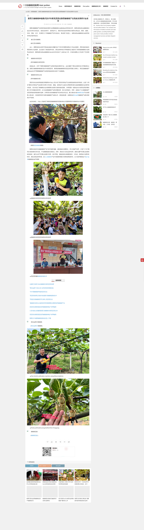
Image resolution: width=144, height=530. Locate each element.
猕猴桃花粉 (77, 6)
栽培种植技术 (68, 6)
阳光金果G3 (34, 326)
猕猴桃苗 (105, 6)
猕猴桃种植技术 (42, 276)
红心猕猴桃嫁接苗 (107, 92)
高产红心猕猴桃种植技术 (109, 107)
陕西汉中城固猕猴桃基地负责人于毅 (40, 318)
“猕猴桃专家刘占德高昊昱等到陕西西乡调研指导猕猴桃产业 (47, 303)
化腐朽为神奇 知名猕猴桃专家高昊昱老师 (42, 284)
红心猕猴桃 (48, 157)
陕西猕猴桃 (34, 11)
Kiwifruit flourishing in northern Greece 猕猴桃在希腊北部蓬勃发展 (110, 80)
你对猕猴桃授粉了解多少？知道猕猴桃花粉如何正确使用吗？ (110, 64)
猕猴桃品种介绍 (96, 6)
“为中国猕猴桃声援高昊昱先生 (38, 291)
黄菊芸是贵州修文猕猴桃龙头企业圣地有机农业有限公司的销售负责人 (50, 484)
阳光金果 (75, 95)
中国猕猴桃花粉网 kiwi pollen (36, 5)
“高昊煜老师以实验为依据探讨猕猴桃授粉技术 (43, 295)
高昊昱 (31, 465)
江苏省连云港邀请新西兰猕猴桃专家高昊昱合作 (44, 310)
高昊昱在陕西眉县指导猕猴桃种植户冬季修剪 (43, 307)
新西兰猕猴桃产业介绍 (45, 465)
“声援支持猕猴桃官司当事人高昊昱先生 (41, 299)
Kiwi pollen (86, 6)
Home (60, 6)
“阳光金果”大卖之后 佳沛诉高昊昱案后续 (42, 288)
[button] (120, 6)
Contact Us (114, 6)
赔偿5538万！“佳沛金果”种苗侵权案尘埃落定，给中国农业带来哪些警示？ (82, 484)
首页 (28, 11)
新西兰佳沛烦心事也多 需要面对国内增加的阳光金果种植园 (82, 500)
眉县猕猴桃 (37, 145)
